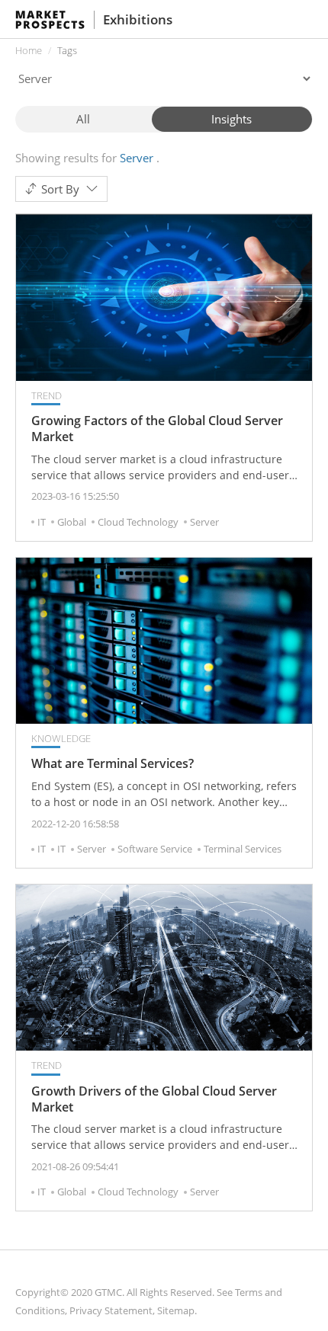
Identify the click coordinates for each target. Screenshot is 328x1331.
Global (71, 522)
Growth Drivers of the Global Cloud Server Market (154, 1099)
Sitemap (176, 1310)
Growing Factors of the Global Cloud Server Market (157, 429)
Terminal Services (242, 849)
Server (204, 522)
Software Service (154, 849)
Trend (46, 395)
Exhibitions (137, 19)
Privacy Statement (111, 1310)
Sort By (60, 189)
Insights (231, 118)
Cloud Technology (138, 522)
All (83, 118)
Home (28, 50)
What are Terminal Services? (112, 764)
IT (41, 522)
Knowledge (61, 738)
